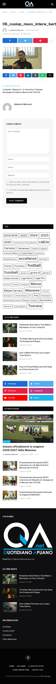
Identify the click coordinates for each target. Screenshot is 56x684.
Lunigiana (24, 284)
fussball (11, 272)
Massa (36, 284)
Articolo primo (19, 243)
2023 (23, 235)
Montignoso (8, 296)
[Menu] (4, 4)
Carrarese (23, 248)
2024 (34, 235)
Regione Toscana (30, 300)
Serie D (7, 306)
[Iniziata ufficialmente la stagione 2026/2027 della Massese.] (28, 428)
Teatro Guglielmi (19, 306)
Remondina (45, 300)
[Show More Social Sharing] (50, 40)
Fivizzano (19, 266)
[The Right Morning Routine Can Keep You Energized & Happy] (10, 342)
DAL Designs (46, 676)
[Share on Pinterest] (40, 40)
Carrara (9, 248)
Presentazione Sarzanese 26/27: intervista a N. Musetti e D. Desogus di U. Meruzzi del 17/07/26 (36, 480)
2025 (45, 235)
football (34, 265)
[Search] (52, 4)
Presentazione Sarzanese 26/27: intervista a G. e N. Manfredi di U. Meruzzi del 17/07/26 (34, 465)
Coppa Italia (26, 253)
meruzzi (45, 291)
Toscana (35, 306)
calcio (44, 242)
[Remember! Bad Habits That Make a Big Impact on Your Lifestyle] (10, 328)
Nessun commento (12, 34)
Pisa (36, 295)
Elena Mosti (43, 259)
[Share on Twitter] (25, 40)
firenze (8, 266)
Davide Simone (10, 259)
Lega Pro (40, 278)
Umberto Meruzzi (16, 30)
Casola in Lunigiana (39, 249)
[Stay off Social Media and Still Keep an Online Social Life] (10, 370)
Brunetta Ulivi (31, 242)
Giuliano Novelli (11, 278)
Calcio (7, 441)
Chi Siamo (7, 627)
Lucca (15, 284)
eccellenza (27, 258)
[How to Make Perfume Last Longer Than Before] (10, 356)
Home (11, 666)
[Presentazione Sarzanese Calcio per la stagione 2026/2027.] (10, 495)
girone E (46, 273)
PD (30, 296)
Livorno (7, 284)
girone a (24, 273)
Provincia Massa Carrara (12, 300)
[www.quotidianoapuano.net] (29, 4)
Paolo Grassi (21, 296)
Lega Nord (26, 278)
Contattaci (7, 635)
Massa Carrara (13, 290)
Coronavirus (39, 253)
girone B (35, 272)
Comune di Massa (11, 253)
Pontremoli (45, 296)
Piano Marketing (10, 639)
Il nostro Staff (9, 631)
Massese (32, 290)
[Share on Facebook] (10, 40)
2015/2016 (10, 235)
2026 (7, 242)
